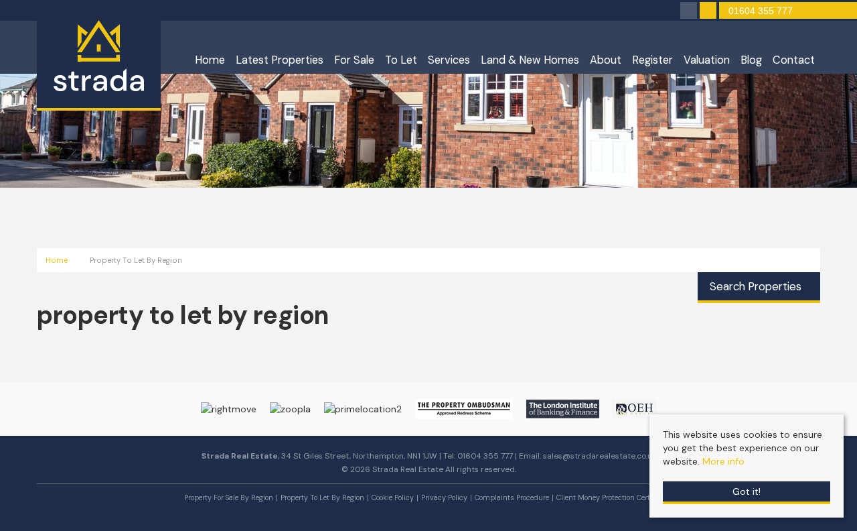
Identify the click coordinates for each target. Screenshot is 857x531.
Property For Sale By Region (228, 497)
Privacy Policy (444, 497)
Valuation (707, 60)
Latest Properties (279, 60)
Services (449, 60)
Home (210, 60)
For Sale (354, 60)
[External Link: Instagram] (690, 11)
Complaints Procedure (512, 497)
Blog (751, 60)
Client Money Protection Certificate (613, 497)
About (605, 60)
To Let (401, 60)
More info (723, 461)
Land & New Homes (530, 60)
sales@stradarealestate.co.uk (599, 456)
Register (652, 60)
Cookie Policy (393, 497)
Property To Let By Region (322, 497)
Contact (794, 60)
